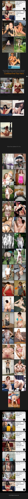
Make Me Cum (4, 138)
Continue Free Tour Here (14, 73)
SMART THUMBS (17, 407)
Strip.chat (18, 6)
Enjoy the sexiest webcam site (20, 13)
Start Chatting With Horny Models (19, 3)
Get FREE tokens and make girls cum (18, 117)
